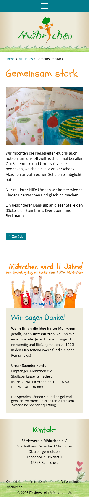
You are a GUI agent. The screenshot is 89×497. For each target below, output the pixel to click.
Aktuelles (26, 59)
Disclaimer (14, 487)
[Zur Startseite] (44, 44)
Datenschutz (70, 481)
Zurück (17, 236)
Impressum (39, 481)
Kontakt (11, 481)
